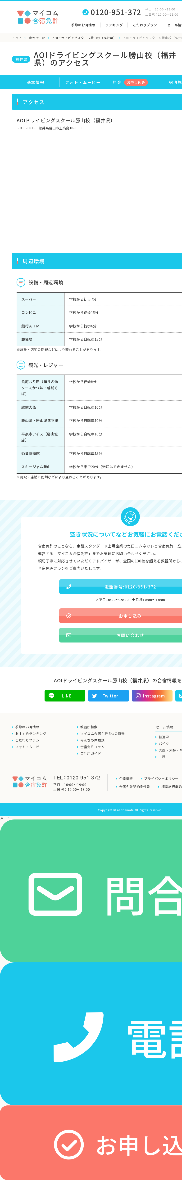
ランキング (114, 25)
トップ (17, 38)
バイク (164, 743)
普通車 (164, 736)
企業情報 (126, 778)
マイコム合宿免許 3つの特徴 (102, 733)
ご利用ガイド (90, 753)
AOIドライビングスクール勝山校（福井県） (85, 38)
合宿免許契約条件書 (134, 786)
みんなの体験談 (92, 740)
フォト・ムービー (82, 82)
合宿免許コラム (92, 746)
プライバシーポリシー (161, 778)
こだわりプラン (145, 25)
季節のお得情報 (83, 25)
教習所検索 (89, 726)
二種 (162, 756)
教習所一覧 (37, 38)
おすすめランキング (30, 733)
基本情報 (36, 82)
